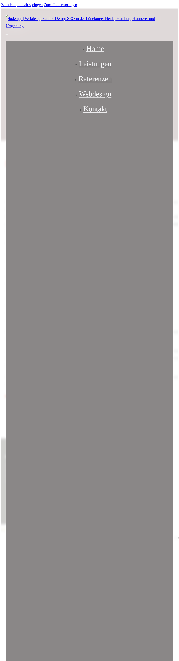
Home (95, 48)
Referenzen (95, 79)
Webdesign (95, 94)
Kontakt (95, 109)
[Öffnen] (7, 34)
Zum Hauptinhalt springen (22, 4)
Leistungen (95, 64)
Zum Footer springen (60, 4)
